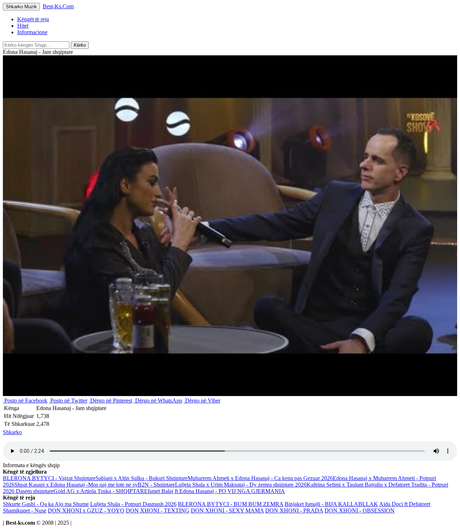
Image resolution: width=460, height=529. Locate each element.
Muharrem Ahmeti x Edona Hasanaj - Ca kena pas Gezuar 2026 (260, 478)
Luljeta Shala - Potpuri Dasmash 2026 (133, 504)
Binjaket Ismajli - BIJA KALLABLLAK (331, 504)
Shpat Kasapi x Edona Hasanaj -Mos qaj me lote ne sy (76, 485)
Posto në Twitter (68, 400)
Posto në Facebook (25, 400)
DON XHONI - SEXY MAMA (227, 510)
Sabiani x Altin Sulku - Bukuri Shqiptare (142, 478)
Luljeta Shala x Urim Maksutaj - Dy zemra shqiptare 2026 (241, 485)
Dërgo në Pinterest (110, 400)
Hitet (22, 26)
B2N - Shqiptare (156, 485)
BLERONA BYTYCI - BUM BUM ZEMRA (230, 504)
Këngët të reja (33, 19)
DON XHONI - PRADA (294, 510)
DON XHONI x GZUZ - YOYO (86, 510)
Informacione (32, 32)
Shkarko (12, 432)
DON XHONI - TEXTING (157, 510)
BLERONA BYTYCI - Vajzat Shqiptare (49, 478)
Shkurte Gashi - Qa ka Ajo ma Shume (46, 504)
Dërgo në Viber (202, 400)
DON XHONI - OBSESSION (360, 510)
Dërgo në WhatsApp (158, 400)
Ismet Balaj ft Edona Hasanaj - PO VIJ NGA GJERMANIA (216, 491)
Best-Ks (58, 6)
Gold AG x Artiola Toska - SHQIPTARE (101, 491)
